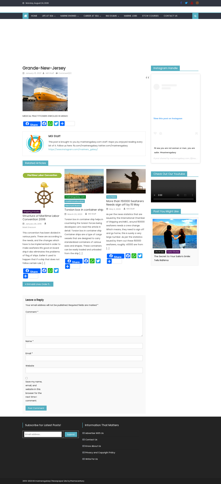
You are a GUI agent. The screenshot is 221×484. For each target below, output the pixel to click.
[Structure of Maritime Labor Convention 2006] (42, 188)
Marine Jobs (130, 15)
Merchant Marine (73, 205)
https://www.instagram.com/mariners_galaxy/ (73, 149)
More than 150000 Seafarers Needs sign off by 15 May (125, 202)
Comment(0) (64, 73)
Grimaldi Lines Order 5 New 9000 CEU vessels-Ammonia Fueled (39, 284)
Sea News (111, 197)
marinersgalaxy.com (75, 197)
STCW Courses (150, 15)
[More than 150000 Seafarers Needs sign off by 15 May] (126, 181)
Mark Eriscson (29, 227)
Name (30, 341)
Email (29, 353)
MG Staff (50, 73)
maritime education (74, 201)
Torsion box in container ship (83, 209)
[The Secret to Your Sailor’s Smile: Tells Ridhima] (175, 233)
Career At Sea (91, 15)
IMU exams (111, 15)
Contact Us (170, 15)
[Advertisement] (110, 41)
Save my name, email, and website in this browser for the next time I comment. (34, 391)
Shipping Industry (31, 211)
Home (34, 15)
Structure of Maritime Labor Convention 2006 (41, 217)
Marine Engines (68, 15)
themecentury (77, 480)
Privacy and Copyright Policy (100, 452)
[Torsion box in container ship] (84, 181)
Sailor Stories (173, 252)
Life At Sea (47, 15)
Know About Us (93, 446)
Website (30, 365)
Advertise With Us (94, 433)
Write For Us (91, 459)
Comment (32, 311)
